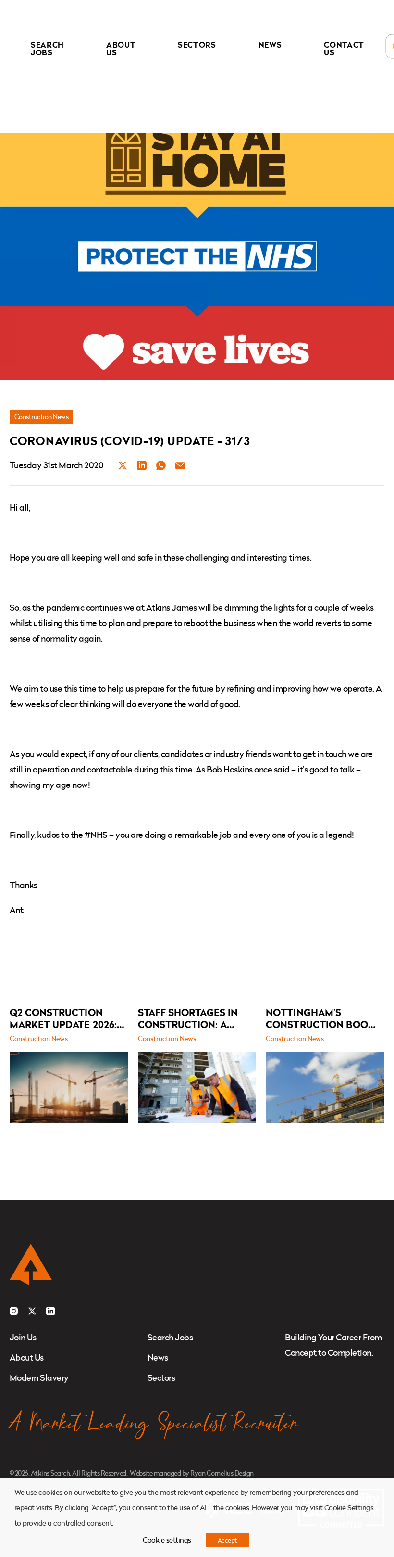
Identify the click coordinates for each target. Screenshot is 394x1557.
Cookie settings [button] (167, 1540)
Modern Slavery (39, 1378)
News (270, 45)
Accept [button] (227, 1540)
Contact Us (344, 48)
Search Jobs (47, 48)
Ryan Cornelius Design (221, 1473)
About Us (120, 48)
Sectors (197, 45)
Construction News (41, 416)
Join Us (23, 1337)
